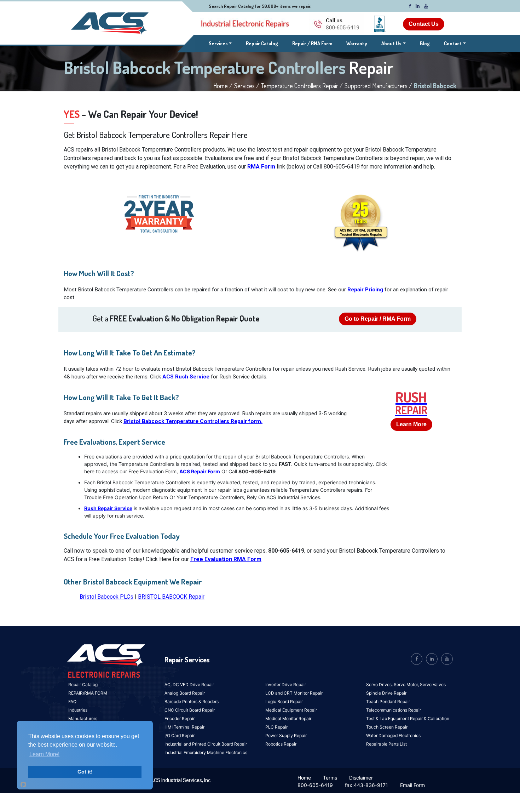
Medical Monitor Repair (288, 718)
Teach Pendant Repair (388, 701)
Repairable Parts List (386, 744)
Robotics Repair (280, 744)
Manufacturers (82, 718)
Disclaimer (361, 778)
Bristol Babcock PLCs (106, 596)
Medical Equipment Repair (291, 710)
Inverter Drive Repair (285, 684)
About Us (391, 43)
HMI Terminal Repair (184, 727)
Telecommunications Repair (393, 710)
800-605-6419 (315, 785)
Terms (330, 778)
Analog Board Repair (184, 693)
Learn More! (44, 754)
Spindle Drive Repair (386, 693)
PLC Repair (276, 727)
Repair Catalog (262, 43)
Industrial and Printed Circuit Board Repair (205, 744)
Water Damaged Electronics (393, 735)
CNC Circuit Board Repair (189, 710)
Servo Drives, (380, 684)
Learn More (411, 424)
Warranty (356, 43)
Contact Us (424, 24)
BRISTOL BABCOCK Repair (171, 596)
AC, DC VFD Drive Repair (189, 684)
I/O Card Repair (179, 735)
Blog (425, 43)
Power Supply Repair (286, 735)
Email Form (412, 785)
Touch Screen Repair (387, 727)
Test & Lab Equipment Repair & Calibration (407, 718)
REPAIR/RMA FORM (87, 693)
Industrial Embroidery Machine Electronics (205, 752)
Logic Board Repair (284, 701)
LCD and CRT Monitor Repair (294, 693)
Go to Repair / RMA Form (378, 319)
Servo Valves (433, 684)
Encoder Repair (179, 718)
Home (304, 778)
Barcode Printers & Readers (191, 701)
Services (220, 43)
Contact (453, 43)
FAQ (72, 701)
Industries (77, 710)
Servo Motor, (407, 684)
